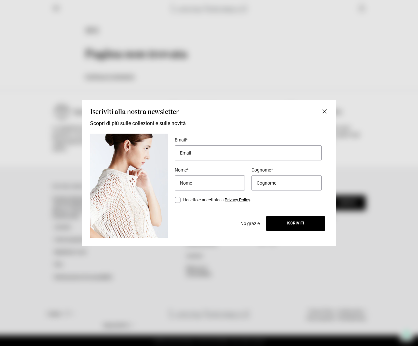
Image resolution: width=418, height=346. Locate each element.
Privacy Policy (237, 199)
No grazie (250, 223)
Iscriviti (295, 223)
